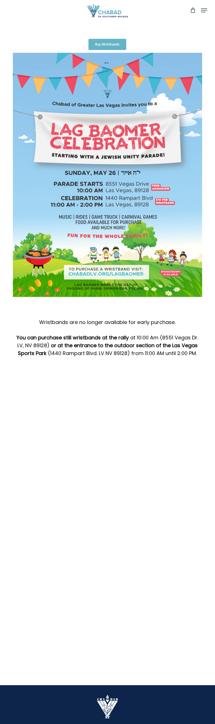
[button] (204, 10)
